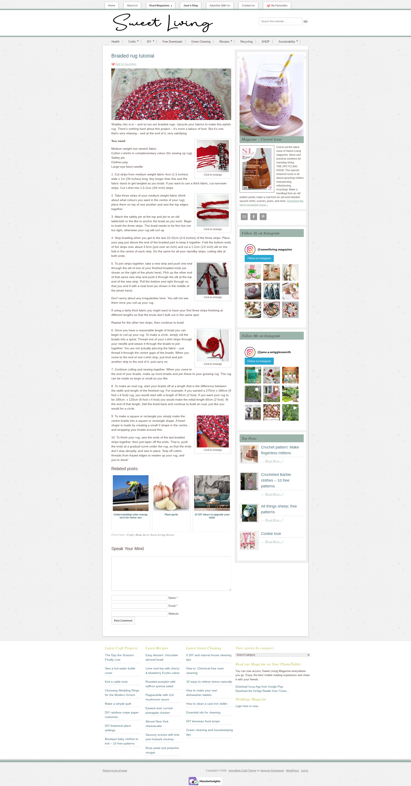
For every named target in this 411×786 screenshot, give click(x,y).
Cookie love (271, 533)
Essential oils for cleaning (203, 712)
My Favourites (279, 5)
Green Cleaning (200, 41)
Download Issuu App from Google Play (259, 686)
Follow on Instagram (259, 258)
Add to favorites (125, 64)
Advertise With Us (220, 5)
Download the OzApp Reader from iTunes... (262, 691)
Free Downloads (172, 41)
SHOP (266, 41)
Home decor (142, 535)
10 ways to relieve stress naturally (209, 681)
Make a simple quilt (118, 703)
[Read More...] (274, 461)
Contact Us (248, 5)
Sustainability (285, 41)
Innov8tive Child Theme (242, 770)
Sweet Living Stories (162, 535)
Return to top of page (115, 770)
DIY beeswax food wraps (203, 721)
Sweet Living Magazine (140, 23)
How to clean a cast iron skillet (206, 703)
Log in (304, 770)
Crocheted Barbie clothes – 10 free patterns (276, 480)
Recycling (246, 41)
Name (172, 597)
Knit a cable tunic (116, 681)
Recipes (222, 41)
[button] (253, 272)
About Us (132, 5)
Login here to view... (247, 706)
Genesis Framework (272, 770)
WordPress (292, 770)
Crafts (130, 41)
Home (111, 5)
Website (173, 613)
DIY (147, 41)
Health (115, 41)
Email (172, 605)
